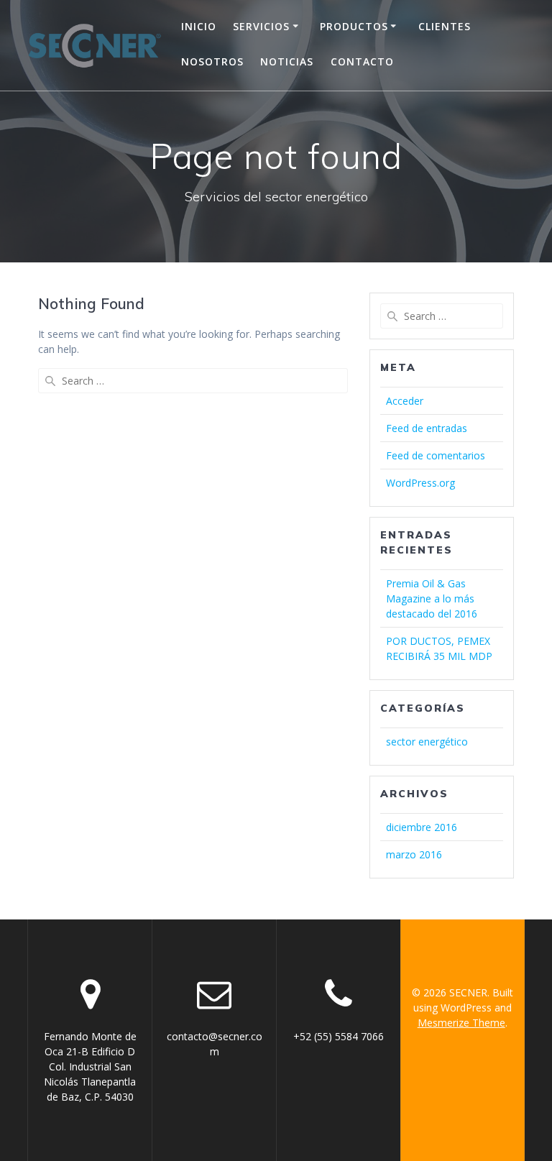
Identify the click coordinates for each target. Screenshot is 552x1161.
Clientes (444, 26)
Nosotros (212, 61)
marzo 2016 (414, 854)
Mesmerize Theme (461, 1022)
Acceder (404, 401)
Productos (354, 26)
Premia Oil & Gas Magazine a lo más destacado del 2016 (431, 598)
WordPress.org (420, 483)
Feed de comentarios (435, 455)
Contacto (362, 61)
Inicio (198, 26)
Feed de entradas (426, 428)
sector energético (427, 741)
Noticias (286, 61)
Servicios (261, 26)
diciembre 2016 (421, 827)
